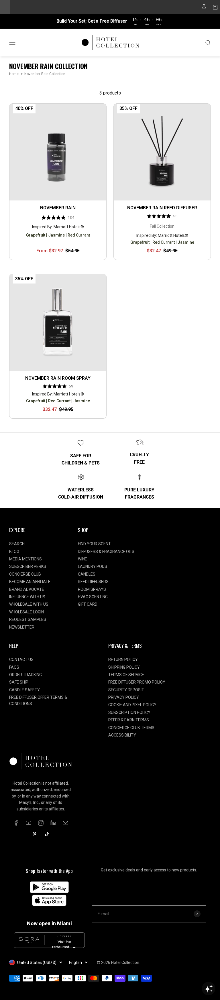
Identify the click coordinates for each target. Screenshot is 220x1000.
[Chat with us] (208, 988)
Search (17, 544)
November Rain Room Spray (58, 378)
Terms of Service (126, 674)
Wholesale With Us (28, 604)
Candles (86, 574)
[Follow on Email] (65, 823)
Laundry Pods (92, 566)
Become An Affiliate (29, 581)
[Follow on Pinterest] (34, 834)
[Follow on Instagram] (41, 823)
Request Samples (27, 619)
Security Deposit (126, 690)
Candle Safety (24, 690)
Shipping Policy (124, 667)
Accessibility (122, 735)
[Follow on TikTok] (47, 834)
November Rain (58, 207)
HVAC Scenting (93, 597)
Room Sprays (92, 589)
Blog (14, 551)
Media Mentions (25, 559)
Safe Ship (18, 682)
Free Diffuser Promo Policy (136, 682)
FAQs (14, 667)
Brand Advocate (26, 589)
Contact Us (21, 659)
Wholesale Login (26, 612)
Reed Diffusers (93, 581)
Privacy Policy (123, 697)
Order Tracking (25, 674)
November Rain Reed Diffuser (162, 207)
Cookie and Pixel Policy (132, 704)
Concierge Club (25, 574)
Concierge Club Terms (131, 727)
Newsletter (21, 627)
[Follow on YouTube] (28, 823)
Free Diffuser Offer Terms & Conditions (38, 700)
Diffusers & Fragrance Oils (106, 551)
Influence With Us (27, 597)
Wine (82, 559)
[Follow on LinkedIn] (53, 823)
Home (14, 74)
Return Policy (123, 659)
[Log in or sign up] (204, 8)
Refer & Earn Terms (128, 720)
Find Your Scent (94, 544)
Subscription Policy (129, 712)
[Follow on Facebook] (16, 823)
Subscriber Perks (27, 566)
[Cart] (215, 8)
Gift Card (87, 604)
